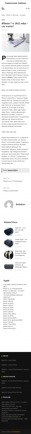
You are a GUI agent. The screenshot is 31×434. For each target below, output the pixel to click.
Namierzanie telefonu (15, 3)
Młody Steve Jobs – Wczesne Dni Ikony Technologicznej (21, 253)
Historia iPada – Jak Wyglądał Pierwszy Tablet (21, 241)
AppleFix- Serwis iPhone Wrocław (12, 392)
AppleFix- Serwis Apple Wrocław (11, 387)
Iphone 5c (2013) (8, 307)
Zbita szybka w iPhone (8, 404)
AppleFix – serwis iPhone (9, 365)
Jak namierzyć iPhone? (10, 293)
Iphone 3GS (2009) (9, 299)
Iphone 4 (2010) (8, 301)
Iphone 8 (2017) (8, 326)
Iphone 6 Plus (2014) (9, 314)
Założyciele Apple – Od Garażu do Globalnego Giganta (21, 265)
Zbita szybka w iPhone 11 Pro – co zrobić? (14, 402)
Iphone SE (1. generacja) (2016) (12, 320)
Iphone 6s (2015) (8, 316)
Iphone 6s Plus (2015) (9, 318)
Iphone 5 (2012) (8, 305)
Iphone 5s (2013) (8, 309)
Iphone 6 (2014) (8, 311)
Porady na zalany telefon (10, 190)
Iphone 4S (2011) (8, 303)
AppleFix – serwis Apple (9, 360)
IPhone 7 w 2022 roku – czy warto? (13, 291)
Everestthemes (16, 431)
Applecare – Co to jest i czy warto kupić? (20, 230)
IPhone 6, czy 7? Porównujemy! (12, 181)
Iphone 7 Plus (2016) (9, 324)
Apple (3, 19)
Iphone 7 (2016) (8, 322)
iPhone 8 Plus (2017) (9, 328)
